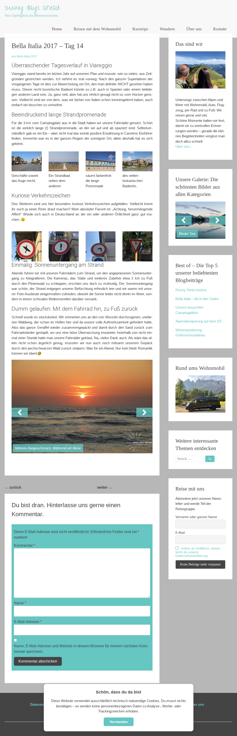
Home (57, 29)
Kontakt (220, 29)
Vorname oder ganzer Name (196, 517)
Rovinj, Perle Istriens (191, 290)
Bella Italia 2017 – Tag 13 (45, 487)
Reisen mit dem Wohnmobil (97, 29)
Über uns (194, 29)
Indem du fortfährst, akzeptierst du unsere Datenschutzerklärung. (198, 552)
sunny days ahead (32, 8)
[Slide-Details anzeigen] (200, 220)
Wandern (167, 29)
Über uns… (184, 146)
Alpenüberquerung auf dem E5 (198, 321)
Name (20, 603)
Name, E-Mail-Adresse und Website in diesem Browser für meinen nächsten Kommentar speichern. (81, 648)
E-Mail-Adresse (28, 622)
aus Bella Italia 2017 (24, 56)
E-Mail (180, 532)
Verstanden (118, 722)
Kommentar (24, 545)
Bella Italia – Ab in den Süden (197, 299)
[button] (20, 412)
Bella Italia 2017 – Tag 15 (135, 487)
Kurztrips (140, 29)
